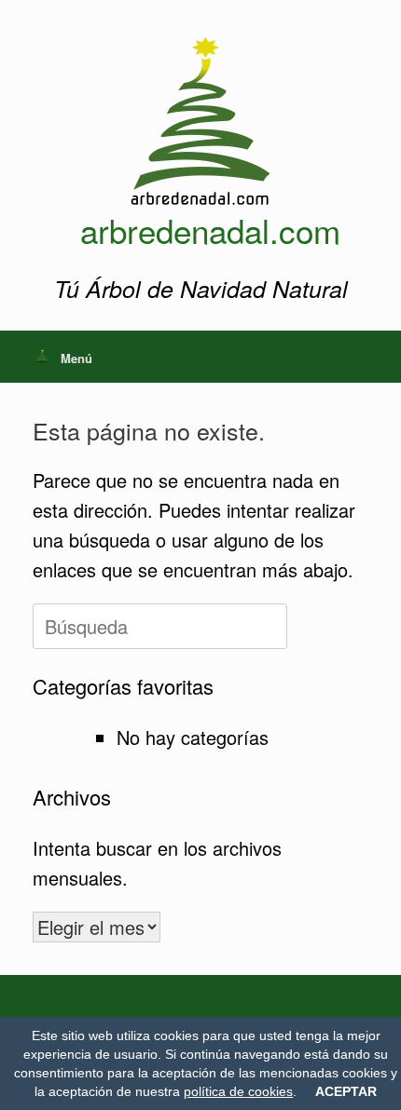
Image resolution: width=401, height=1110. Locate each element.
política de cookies (238, 1091)
